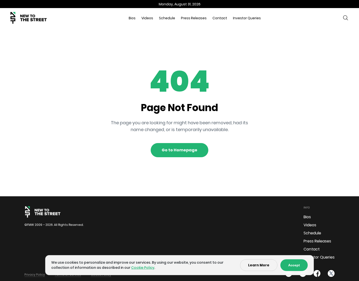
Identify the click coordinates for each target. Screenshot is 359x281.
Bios (132, 18)
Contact (219, 18)
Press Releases (194, 18)
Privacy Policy (34, 274)
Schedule (167, 18)
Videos (147, 18)
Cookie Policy (142, 267)
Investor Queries (247, 18)
